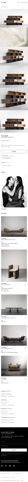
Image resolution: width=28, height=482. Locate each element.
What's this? (11, 155)
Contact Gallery (11, 396)
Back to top (17, 473)
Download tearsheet (7, 158)
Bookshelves (5, 6)
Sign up (14, 450)
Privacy (13, 477)
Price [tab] (8, 162)
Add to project (5, 155)
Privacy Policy (4, 455)
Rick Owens (4, 136)
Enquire (14, 151)
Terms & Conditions (5, 477)
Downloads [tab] (3, 162)
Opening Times (4, 396)
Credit (21, 480)
